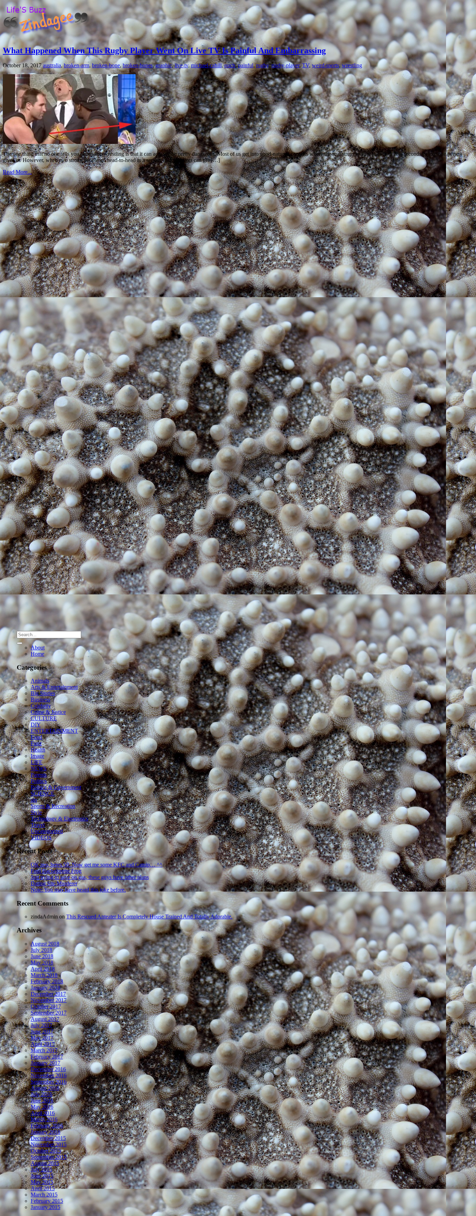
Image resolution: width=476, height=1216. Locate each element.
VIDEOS (41, 837)
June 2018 (42, 956)
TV (305, 65)
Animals (40, 681)
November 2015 (49, 1144)
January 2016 (45, 1132)
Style (36, 812)
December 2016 (48, 1069)
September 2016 (49, 1082)
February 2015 (47, 1201)
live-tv (181, 65)
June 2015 (42, 1176)
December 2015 (48, 1138)
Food (36, 737)
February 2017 (47, 1057)
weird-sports (325, 65)
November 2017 (49, 1000)
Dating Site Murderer (54, 883)
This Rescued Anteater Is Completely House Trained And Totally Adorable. (149, 916)
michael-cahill (206, 65)
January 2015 (45, 1207)
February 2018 (47, 981)
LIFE (37, 762)
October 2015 (46, 1151)
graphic (163, 65)
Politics (39, 781)
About (38, 648)
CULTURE (44, 718)
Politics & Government (56, 787)
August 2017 (45, 1019)
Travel (38, 825)
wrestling (352, 65)
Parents (39, 775)
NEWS (39, 768)
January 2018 (45, 988)
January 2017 (45, 1063)
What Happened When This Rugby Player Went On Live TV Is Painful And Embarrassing (164, 50)
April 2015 (43, 1188)
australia (52, 65)
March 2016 (44, 1119)
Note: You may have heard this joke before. (78, 890)
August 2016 (45, 1088)
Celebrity (41, 706)
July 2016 (41, 1094)
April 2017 (43, 1044)
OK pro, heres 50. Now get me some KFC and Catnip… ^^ (96, 865)
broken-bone (106, 65)
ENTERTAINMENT (54, 731)
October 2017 (46, 1006)
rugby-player (285, 65)
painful (245, 65)
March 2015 (44, 1195)
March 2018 (44, 975)
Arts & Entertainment (54, 687)
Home (37, 654)
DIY (36, 725)
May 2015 (42, 1182)
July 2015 (41, 1169)
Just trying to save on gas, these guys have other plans (90, 877)
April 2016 (43, 1113)
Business (40, 699)
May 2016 (42, 1107)
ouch (229, 65)
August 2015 (45, 1163)
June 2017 (42, 1031)
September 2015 (49, 1157)
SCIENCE (42, 793)
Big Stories (43, 693)
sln (34, 800)
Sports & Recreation (53, 806)
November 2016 (49, 1075)
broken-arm (76, 65)
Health (38, 750)
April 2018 (43, 969)
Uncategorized (47, 831)
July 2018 (41, 950)
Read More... (17, 172)
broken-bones (138, 65)
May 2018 (42, 962)
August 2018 (45, 944)
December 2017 (48, 994)
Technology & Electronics (59, 819)
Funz (36, 743)
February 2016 (47, 1126)
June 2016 (42, 1100)
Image (37, 756)
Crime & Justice (48, 712)
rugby (262, 65)
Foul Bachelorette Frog (56, 871)
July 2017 (41, 1025)
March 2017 (44, 1050)
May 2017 (42, 1038)
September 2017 (49, 1013)
